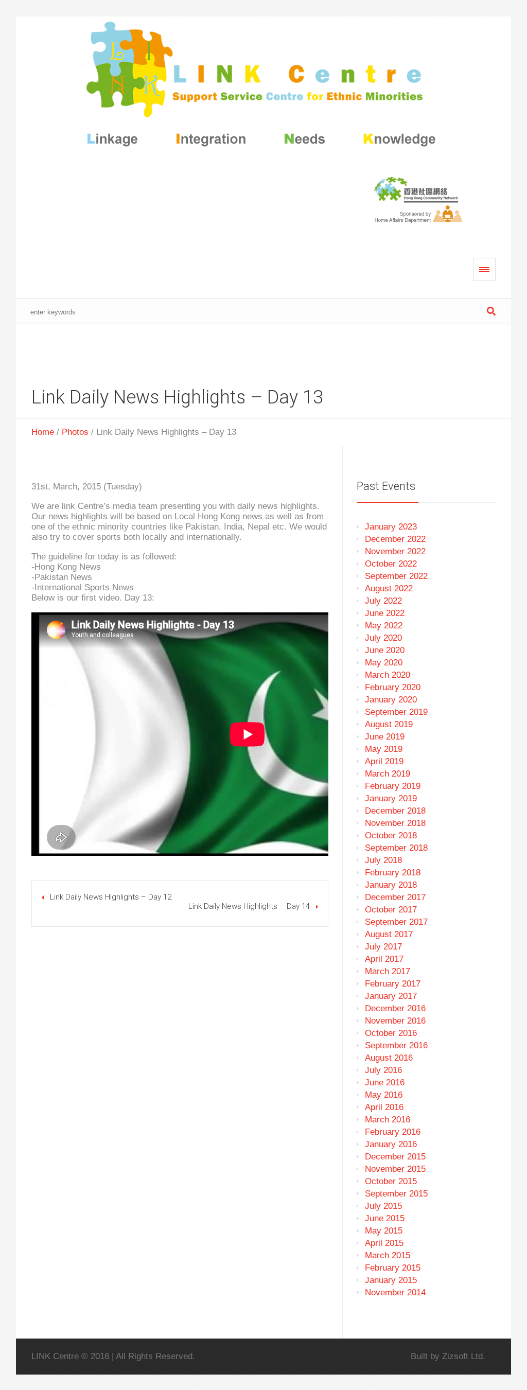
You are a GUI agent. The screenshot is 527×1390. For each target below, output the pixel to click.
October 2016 (391, 1033)
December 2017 (395, 897)
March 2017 (387, 971)
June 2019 (385, 737)
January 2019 (391, 798)
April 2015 (384, 1243)
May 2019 (383, 749)
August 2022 (389, 588)
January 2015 (391, 1280)
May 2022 (383, 625)
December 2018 (395, 811)
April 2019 (384, 761)
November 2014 (395, 1292)
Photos (75, 432)
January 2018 (391, 885)
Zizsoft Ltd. (463, 1356)
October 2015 (391, 1181)
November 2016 (395, 1021)
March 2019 (387, 774)
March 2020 (387, 675)
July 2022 (383, 601)
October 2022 (391, 564)
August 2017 (389, 934)
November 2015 (395, 1169)
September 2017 (396, 922)
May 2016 (383, 1095)
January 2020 (391, 700)
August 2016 (389, 1058)
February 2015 (392, 1268)
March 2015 (387, 1255)
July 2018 (383, 860)
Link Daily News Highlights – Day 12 (110, 897)
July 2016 (383, 1070)
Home (42, 432)
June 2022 (385, 613)
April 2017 (384, 959)
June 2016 (385, 1082)
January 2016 (391, 1144)
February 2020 (392, 687)
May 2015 (383, 1231)
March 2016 (387, 1119)
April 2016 (384, 1107)
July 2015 (383, 1206)
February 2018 (392, 872)
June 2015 (385, 1218)
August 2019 (389, 724)
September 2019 (396, 712)
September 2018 (396, 848)
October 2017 (391, 909)
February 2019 (392, 786)
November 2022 (395, 551)
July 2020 (383, 638)
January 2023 (391, 527)
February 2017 (392, 984)
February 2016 (392, 1132)
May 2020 (383, 662)
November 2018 (395, 823)
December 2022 (395, 539)
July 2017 (383, 947)
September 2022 (396, 576)
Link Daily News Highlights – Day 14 (249, 906)
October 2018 (391, 835)
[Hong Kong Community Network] (264, 86)
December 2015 (395, 1157)
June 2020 (385, 650)
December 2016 (395, 1008)
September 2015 (396, 1194)
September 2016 (396, 1045)
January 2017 (391, 996)
